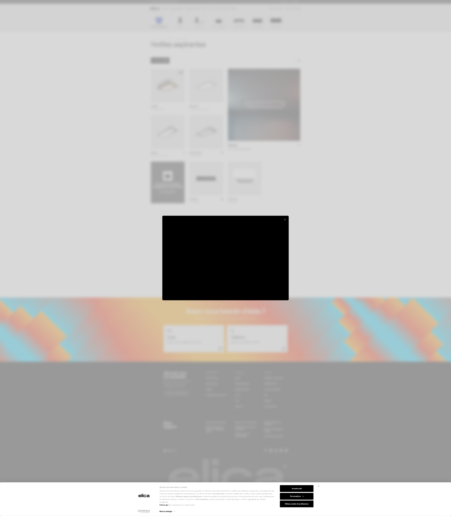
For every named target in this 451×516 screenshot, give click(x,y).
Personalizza (295, 496)
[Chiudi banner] (318, 486)
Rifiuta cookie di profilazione (296, 504)
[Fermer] (285, 219)
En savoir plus (272, 290)
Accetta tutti (297, 489)
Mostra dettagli (165, 511)
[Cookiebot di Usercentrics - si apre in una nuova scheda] (144, 511)
